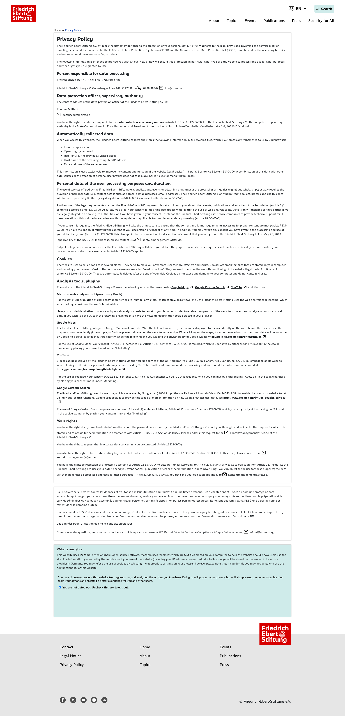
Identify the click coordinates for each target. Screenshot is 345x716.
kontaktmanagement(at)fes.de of (251, 433)
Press (296, 20)
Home (145, 647)
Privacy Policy (72, 664)
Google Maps (179, 287)
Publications (274, 20)
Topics (232, 20)
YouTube (236, 287)
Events (250, 20)
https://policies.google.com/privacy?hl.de (234, 336)
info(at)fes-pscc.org (262, 532)
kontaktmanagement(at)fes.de (161, 240)
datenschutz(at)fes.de (76, 115)
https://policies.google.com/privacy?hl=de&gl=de (89, 369)
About (214, 20)
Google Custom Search (210, 287)
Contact (66, 647)
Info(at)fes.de (173, 88)
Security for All (321, 20)
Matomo (85, 555)
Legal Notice (70, 655)
